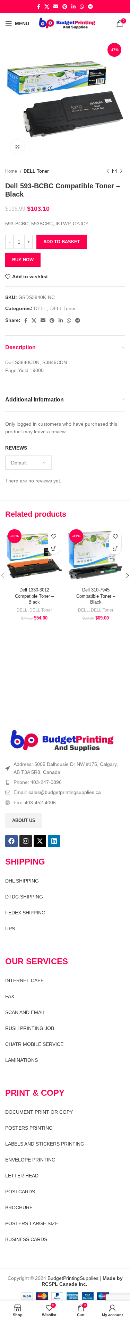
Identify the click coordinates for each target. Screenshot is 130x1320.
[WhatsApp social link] (82, 6)
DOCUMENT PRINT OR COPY (39, 1112)
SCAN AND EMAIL (25, 1012)
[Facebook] (11, 841)
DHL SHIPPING (22, 881)
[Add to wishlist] (54, 536)
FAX (9, 996)
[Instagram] (25, 841)
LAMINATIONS (21, 1060)
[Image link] (62, 740)
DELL (40, 308)
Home (11, 171)
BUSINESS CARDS (26, 1239)
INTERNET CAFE (24, 980)
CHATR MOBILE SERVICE (34, 1044)
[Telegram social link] (90, 6)
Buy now (23, 259)
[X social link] (46, 6)
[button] (54, 548)
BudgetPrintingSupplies (72, 1278)
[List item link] (65, 782)
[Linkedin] (54, 841)
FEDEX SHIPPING (25, 912)
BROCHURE (19, 1207)
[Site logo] (67, 23)
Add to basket (61, 241)
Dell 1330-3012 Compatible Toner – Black (34, 596)
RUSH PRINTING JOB (29, 1028)
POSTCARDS (20, 1191)
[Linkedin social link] (73, 6)
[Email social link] (55, 6)
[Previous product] (107, 171)
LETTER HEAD (21, 1175)
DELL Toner (36, 171)
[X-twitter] (40, 841)
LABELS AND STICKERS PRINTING (44, 1144)
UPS (10, 928)
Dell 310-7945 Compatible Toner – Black (95, 596)
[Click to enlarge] (17, 147)
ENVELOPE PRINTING (30, 1160)
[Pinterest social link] (64, 6)
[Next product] (121, 171)
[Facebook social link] (38, 6)
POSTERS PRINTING (29, 1128)
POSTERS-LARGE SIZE (31, 1223)
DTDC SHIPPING (24, 896)
